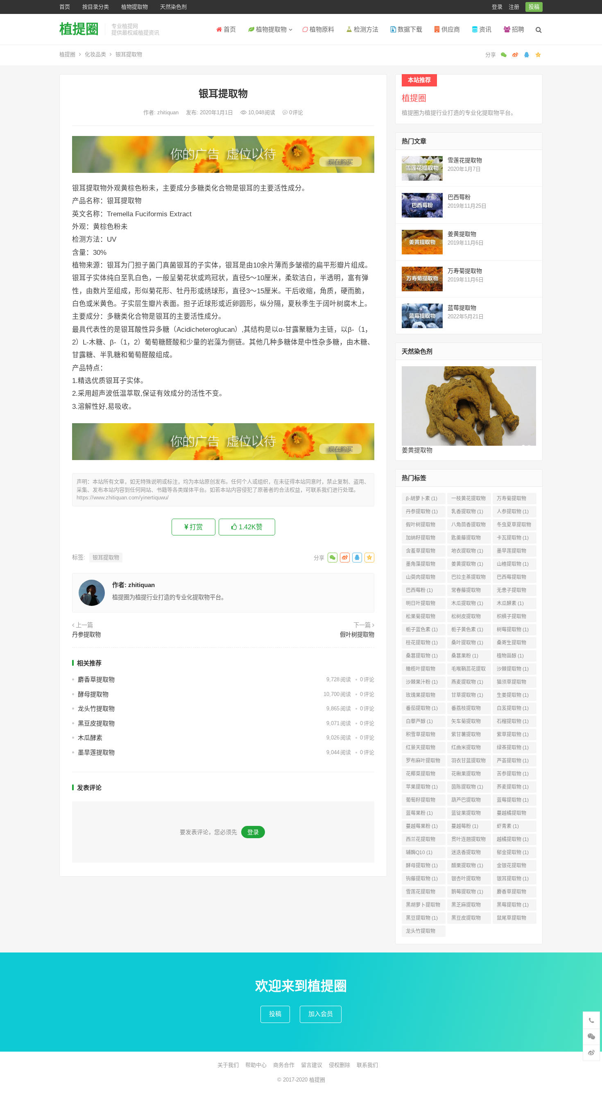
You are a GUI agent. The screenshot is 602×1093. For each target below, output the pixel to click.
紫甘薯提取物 (466, 736)
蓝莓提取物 (462, 307)
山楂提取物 (513, 564)
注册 (514, 7)
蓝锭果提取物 (466, 814)
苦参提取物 (513, 774)
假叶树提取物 (357, 634)
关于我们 (228, 1065)
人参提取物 (513, 512)
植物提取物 (134, 7)
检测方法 (365, 29)
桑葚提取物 (422, 656)
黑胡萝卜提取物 (423, 906)
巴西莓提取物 (511, 578)
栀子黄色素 (467, 630)
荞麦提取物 (513, 787)
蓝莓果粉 (419, 813)
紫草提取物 (513, 734)
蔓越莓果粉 (422, 826)
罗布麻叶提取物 (423, 762)
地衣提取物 (467, 551)
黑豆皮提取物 (96, 723)
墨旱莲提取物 (96, 752)
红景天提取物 (420, 749)
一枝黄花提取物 (468, 500)
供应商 (450, 29)
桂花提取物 (422, 643)
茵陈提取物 (467, 787)
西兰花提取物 (420, 841)
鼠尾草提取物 (511, 919)
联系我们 (367, 1065)
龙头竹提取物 (96, 708)
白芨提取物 (513, 708)
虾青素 (508, 826)
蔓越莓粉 (464, 826)
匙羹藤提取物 (466, 539)
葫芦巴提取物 (466, 801)
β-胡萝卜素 (421, 498)
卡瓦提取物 (513, 538)
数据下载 (409, 29)
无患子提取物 (511, 591)
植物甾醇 (510, 656)
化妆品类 (95, 54)
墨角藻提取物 (420, 565)
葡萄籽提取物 (420, 801)
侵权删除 (339, 1065)
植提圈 (79, 29)
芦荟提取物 (513, 761)
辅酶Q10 (419, 852)
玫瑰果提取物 (420, 696)
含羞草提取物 (420, 552)
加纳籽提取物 (420, 539)
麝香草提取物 (96, 679)
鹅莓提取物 (467, 892)
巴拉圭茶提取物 (468, 578)
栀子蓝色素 (422, 630)
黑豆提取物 (422, 918)
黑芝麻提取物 (466, 906)
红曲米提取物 (466, 749)
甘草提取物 (467, 695)
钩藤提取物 (422, 879)
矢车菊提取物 (466, 723)
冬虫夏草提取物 (514, 526)
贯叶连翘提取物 (468, 841)
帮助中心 (256, 1065)
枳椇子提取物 (511, 618)
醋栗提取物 (467, 866)
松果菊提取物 (420, 618)
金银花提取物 (511, 867)
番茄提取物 (422, 708)
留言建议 (311, 1065)
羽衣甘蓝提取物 (468, 762)
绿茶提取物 (513, 748)
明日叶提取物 (420, 605)
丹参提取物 (86, 634)
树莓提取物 (513, 630)
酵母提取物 (93, 694)
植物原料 (321, 29)
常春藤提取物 (466, 591)
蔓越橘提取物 (511, 814)
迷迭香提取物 (466, 854)
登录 (497, 7)
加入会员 (320, 1013)
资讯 (484, 29)
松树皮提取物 (466, 618)
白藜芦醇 (419, 721)
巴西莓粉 (459, 197)
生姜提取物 (513, 695)
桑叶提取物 (467, 643)
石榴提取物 (513, 721)
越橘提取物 (513, 839)
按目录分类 (95, 7)
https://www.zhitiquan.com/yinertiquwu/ (123, 497)
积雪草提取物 (420, 736)
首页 (64, 7)
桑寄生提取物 (511, 644)
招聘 (517, 29)
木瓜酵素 (90, 737)
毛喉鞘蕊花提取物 (468, 670)
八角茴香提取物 (468, 526)
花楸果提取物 (466, 775)
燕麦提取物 (467, 682)
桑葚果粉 (464, 656)
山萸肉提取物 (420, 578)
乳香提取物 (467, 512)
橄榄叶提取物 (420, 670)
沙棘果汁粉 (422, 682)
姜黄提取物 (462, 234)
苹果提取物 (422, 787)
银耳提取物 (106, 557)
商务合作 (283, 1065)
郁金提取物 (513, 852)
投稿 (534, 7)
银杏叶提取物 (466, 880)
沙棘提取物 (513, 669)
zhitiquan (168, 112)
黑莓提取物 (513, 905)
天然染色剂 (173, 7)
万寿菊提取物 (465, 271)
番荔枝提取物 (466, 709)
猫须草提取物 (511, 683)
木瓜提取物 (467, 603)
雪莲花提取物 (465, 160)
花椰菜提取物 (420, 775)
